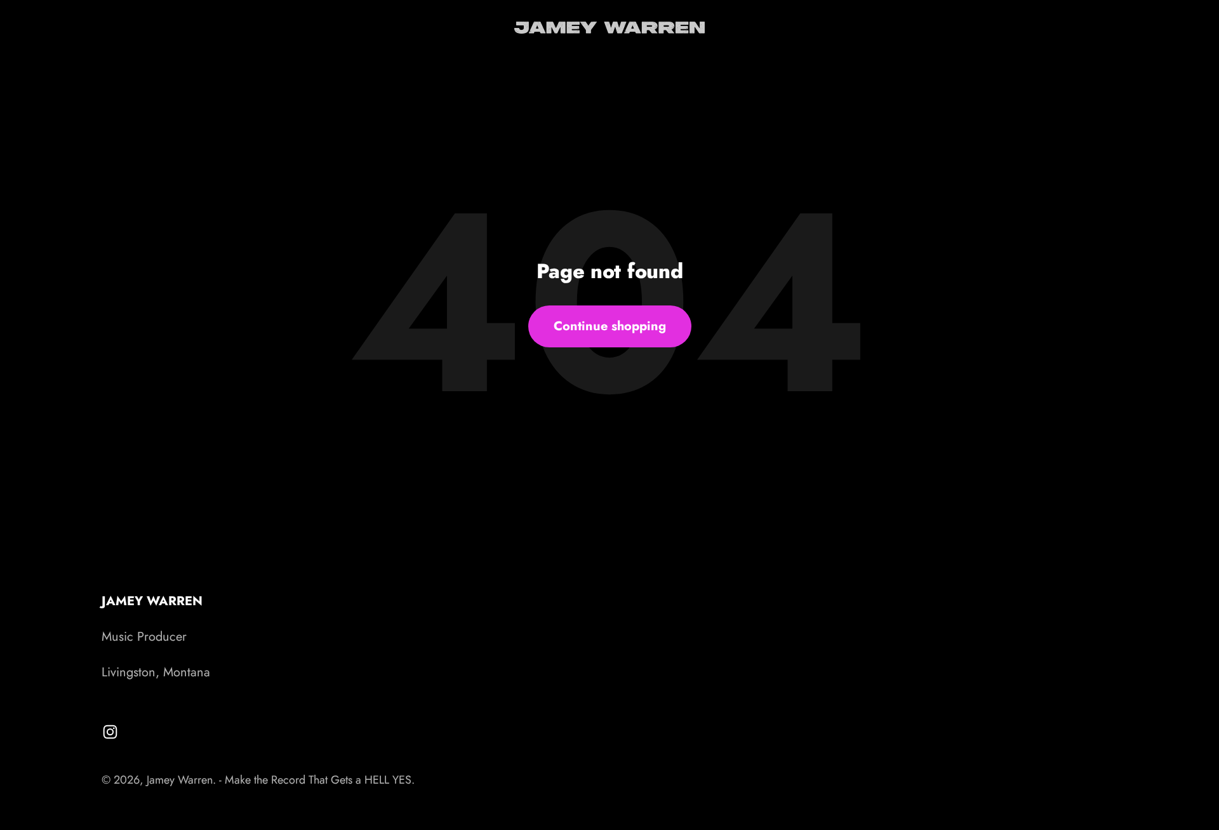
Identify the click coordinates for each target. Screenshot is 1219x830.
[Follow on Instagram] (110, 731)
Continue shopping (610, 326)
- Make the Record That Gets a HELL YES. (317, 780)
